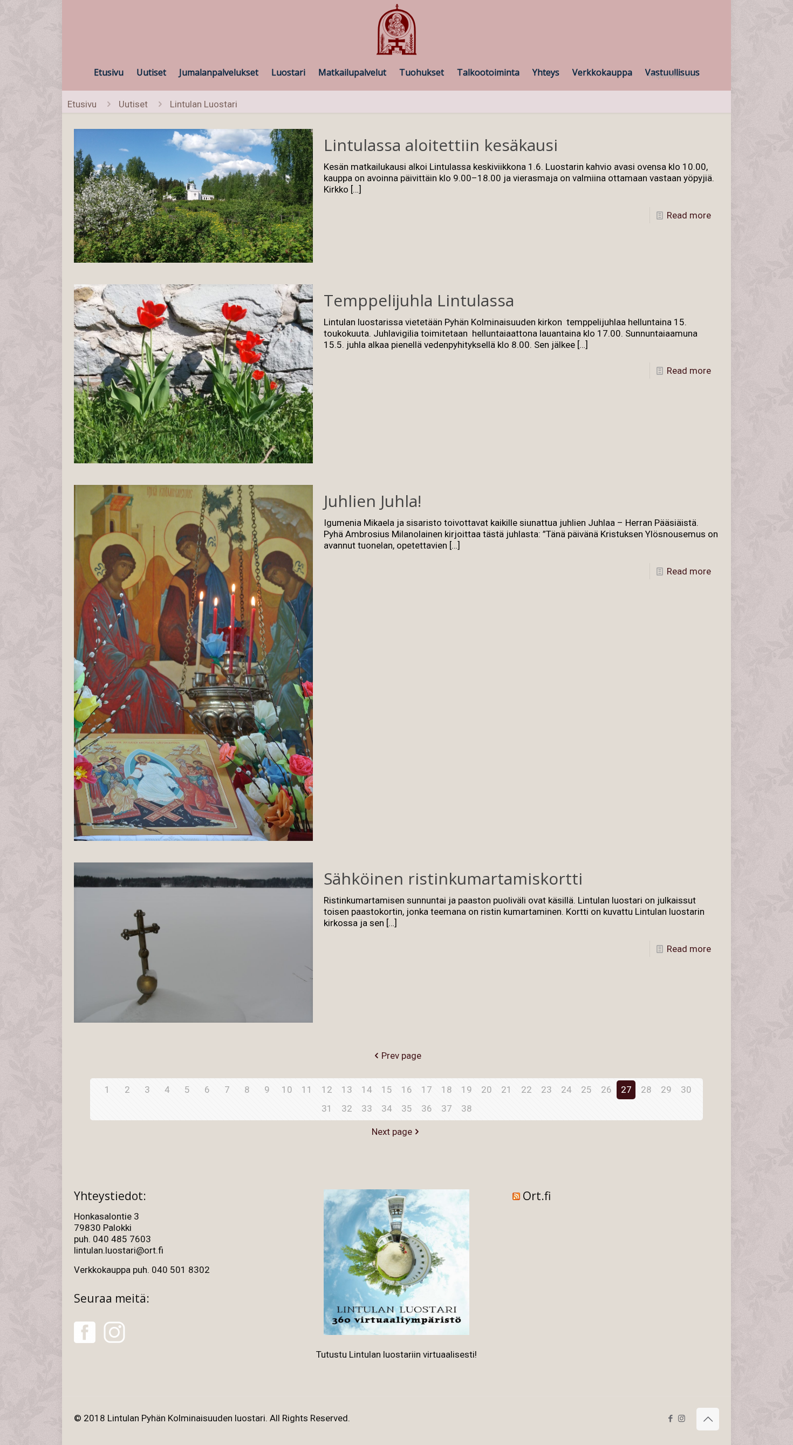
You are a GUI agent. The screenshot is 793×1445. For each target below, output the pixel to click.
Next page (392, 1131)
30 (686, 1089)
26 (606, 1089)
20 (486, 1089)
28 (646, 1089)
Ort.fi (537, 1195)
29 (666, 1089)
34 (386, 1108)
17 (426, 1089)
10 (287, 1089)
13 (346, 1089)
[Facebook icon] (670, 1418)
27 (626, 1089)
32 (346, 1108)
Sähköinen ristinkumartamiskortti (453, 878)
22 (526, 1089)
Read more (689, 215)
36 (426, 1108)
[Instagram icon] (682, 1418)
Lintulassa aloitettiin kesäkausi (441, 145)
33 (366, 1108)
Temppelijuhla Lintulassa (419, 300)
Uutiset (133, 104)
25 (586, 1089)
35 (406, 1108)
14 (366, 1089)
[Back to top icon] (707, 1419)
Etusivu (82, 104)
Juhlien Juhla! (372, 501)
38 (466, 1108)
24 (566, 1089)
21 (506, 1089)
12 (327, 1089)
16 (406, 1089)
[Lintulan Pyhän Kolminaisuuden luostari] (396, 30)
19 (466, 1089)
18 (446, 1089)
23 (546, 1089)
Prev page (401, 1055)
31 (327, 1108)
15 (386, 1089)
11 (307, 1089)
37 (446, 1108)
